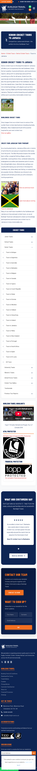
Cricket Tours (10, 53)
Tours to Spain (10, 351)
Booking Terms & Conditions (9, 673)
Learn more (28, 762)
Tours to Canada (11, 278)
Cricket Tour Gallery (10, 383)
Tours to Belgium (11, 273)
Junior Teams (9, 236)
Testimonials (8, 388)
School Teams (9, 242)
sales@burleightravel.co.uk (11, 715)
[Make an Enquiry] (30, 9)
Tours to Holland (11, 310)
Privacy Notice (5, 684)
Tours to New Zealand (12, 336)
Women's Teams (9, 372)
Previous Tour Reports (11, 393)
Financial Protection (7, 692)
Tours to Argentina (11, 257)
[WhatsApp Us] (30, 6)
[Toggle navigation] (34, 8)
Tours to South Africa (12, 346)
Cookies (3, 681)
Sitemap (3, 695)
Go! (18, 627)
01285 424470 (8, 712)
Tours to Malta (10, 331)
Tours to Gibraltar (11, 304)
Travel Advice (5, 679)
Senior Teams (9, 247)
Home (3, 53)
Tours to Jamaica (11, 325)
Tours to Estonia (11, 299)
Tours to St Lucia (11, 357)
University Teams (10, 367)
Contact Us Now (14, 592)
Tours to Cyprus (11, 284)
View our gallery (6, 133)
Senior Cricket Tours (22, 53)
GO (34, 753)
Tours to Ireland (11, 320)
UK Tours (9, 362)
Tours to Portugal (11, 341)
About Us (4, 689)
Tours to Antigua (11, 252)
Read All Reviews (17, 556)
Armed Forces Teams (11, 378)
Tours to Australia (11, 263)
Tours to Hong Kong (12, 315)
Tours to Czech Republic (13, 289)
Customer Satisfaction (7, 687)
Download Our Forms (7, 676)
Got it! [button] (18, 765)
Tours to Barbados (11, 268)
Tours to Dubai (10, 294)
